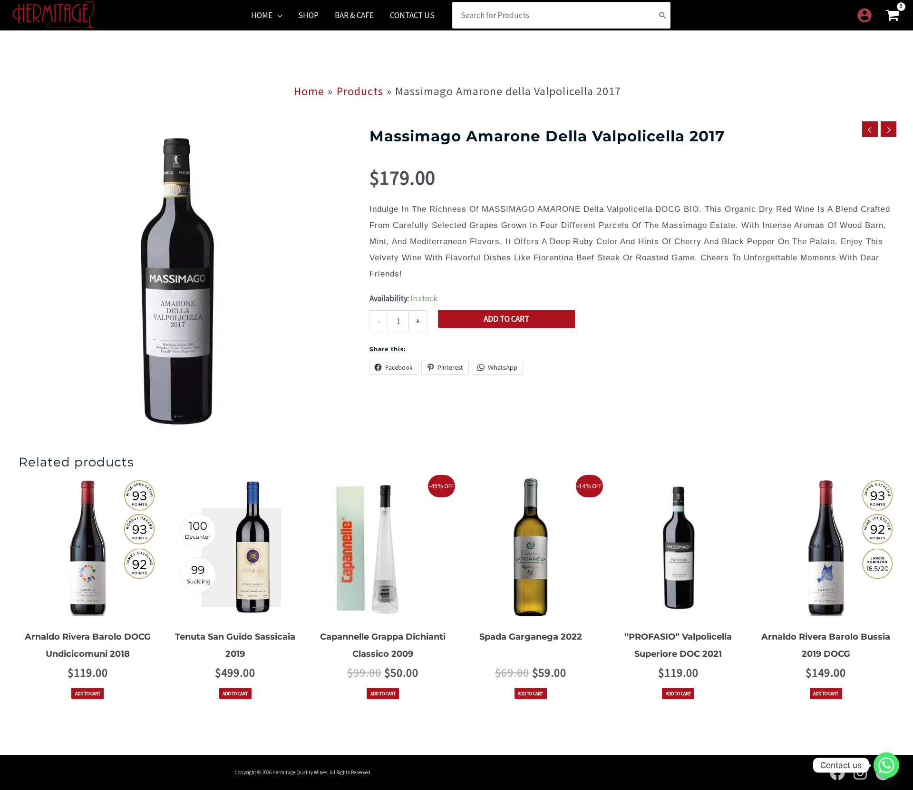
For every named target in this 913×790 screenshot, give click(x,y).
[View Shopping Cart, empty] (892, 15)
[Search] (663, 15)
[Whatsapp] (886, 765)
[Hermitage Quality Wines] (53, 14)
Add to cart (506, 319)
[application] (277, 15)
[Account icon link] (864, 15)
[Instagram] (860, 772)
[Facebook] (837, 772)
